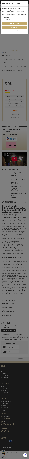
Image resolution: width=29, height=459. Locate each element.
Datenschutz (7, 19)
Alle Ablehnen (14, 27)
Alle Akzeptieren (14, 23)
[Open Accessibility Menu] (25, 455)
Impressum (6, 17)
